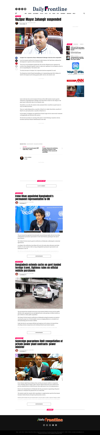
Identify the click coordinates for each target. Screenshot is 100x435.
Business (29, 13)
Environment (63, 13)
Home (26, 13)
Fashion (53, 13)
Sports (46, 13)
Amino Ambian (22, 23)
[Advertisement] (50, 2)
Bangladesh (69, 13)
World (74, 13)
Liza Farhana (22, 203)
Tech (50, 13)
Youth (58, 13)
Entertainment (35, 13)
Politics (41, 13)
